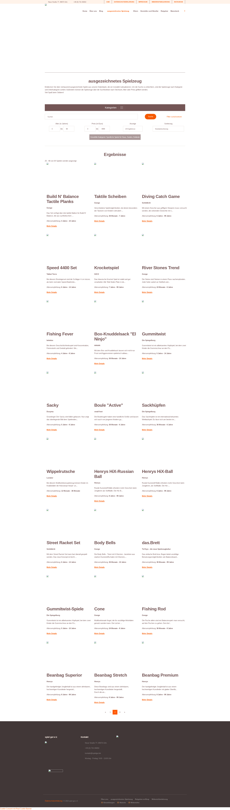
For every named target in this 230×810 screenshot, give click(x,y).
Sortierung (168, 124)
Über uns (104, 799)
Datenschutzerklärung (53, 801)
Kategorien (110, 107)
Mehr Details (52, 226)
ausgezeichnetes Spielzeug (122, 799)
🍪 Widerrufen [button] (133, 803)
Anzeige (133, 124)
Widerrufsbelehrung (160, 799)
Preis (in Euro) (97, 124)
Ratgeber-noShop (142, 799)
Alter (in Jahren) (61, 124)
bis (61, 129)
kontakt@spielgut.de (93, 753)
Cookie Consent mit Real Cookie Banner (16, 809)
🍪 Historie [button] (121, 803)
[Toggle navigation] (121, 107)
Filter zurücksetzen (174, 117)
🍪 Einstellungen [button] (108, 803)
